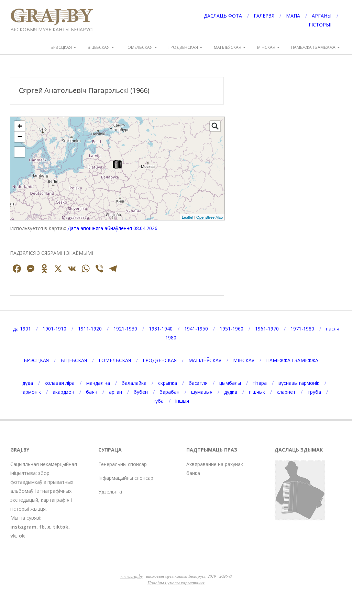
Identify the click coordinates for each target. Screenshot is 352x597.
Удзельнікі (110, 491)
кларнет (286, 392)
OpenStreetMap (209, 217)
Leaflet (187, 217)
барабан (169, 392)
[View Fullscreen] (19, 152)
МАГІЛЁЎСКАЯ (227, 47)
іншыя (182, 401)
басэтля (198, 383)
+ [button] (20, 126)
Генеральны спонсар (122, 464)
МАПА (293, 15)
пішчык (257, 392)
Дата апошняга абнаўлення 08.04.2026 (112, 228)
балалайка (134, 383)
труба (314, 392)
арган (115, 392)
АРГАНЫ (321, 15)
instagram (23, 526)
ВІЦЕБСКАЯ (99, 47)
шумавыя (201, 392)
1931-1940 (161, 328)
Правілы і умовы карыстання (176, 582)
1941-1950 (196, 328)
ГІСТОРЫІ (320, 24)
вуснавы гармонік (298, 383)
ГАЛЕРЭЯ (264, 15)
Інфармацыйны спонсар (125, 478)
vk (13, 535)
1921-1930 (125, 328)
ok (22, 535)
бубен (141, 392)
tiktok (60, 526)
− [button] (20, 136)
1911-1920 (90, 328)
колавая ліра (60, 383)
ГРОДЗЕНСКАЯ (183, 47)
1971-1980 (302, 328)
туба (158, 401)
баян (91, 392)
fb (42, 526)
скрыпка (167, 383)
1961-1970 (267, 328)
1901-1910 (54, 328)
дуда (27, 383)
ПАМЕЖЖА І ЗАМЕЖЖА (313, 47)
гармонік (31, 392)
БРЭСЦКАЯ (61, 47)
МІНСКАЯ (266, 47)
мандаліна (98, 383)
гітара (260, 383)
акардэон (63, 392)
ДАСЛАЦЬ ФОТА (223, 15)
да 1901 (22, 328)
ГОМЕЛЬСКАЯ (139, 47)
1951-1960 (231, 328)
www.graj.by (131, 576)
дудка (230, 392)
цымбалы (230, 383)
